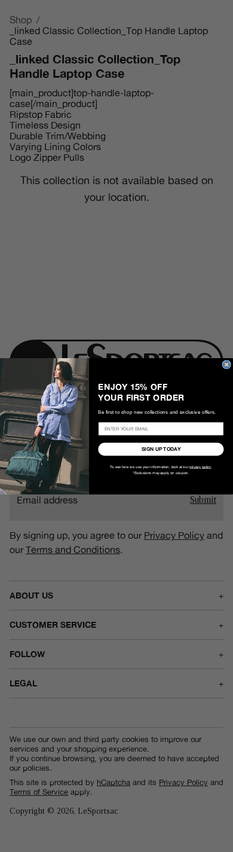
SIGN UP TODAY (161, 449)
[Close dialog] (226, 364)
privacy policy (200, 466)
